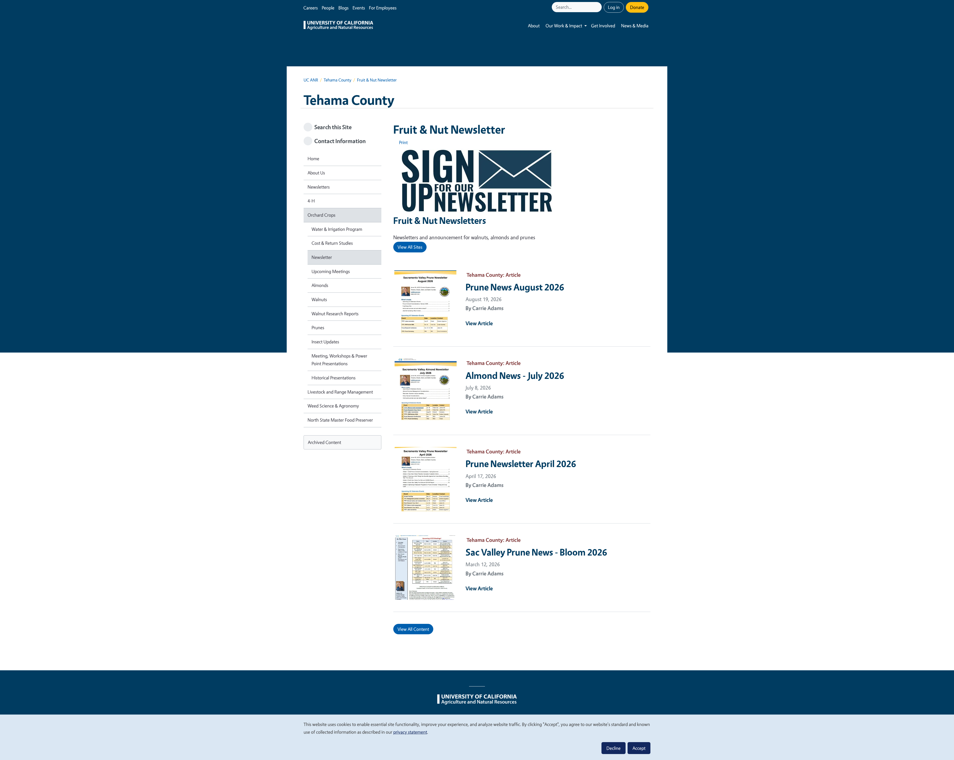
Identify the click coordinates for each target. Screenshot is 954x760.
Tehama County (337, 79)
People (328, 8)
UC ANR (311, 79)
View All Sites (410, 247)
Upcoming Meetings (331, 271)
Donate (637, 7)
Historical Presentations (334, 378)
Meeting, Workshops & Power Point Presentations (339, 360)
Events (359, 8)
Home (313, 158)
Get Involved (603, 26)
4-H (311, 201)
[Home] (338, 26)
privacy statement (410, 732)
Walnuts (319, 299)
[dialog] (477, 737)
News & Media (634, 26)
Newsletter (322, 257)
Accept (639, 748)
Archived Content (324, 442)
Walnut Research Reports (335, 314)
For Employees (383, 8)
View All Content (413, 629)
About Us (316, 173)
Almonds (320, 285)
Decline (613, 748)
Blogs (343, 8)
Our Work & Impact (564, 26)
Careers (310, 8)
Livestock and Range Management (340, 392)
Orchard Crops (321, 215)
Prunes (318, 327)
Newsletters (319, 187)
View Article (479, 323)
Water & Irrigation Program (337, 229)
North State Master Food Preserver (340, 420)
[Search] (598, 7)
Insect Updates (325, 342)
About (534, 26)
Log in (614, 7)
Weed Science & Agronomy (333, 406)
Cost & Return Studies (332, 243)
